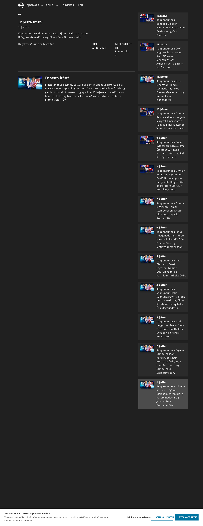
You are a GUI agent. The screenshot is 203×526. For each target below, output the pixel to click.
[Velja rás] (56, 5)
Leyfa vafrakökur (188, 517)
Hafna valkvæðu (163, 517)
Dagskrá (68, 5)
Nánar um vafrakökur (23, 520)
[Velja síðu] (41, 5)
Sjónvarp (33, 5)
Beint (49, 5)
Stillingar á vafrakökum (138, 517)
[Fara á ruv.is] (21, 5)
